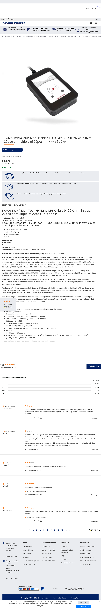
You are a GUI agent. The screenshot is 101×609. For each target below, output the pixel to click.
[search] (91, 23)
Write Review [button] (94, 366)
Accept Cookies (83, 606)
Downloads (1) (20, 205)
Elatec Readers (41, 36)
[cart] (96, 23)
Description (7, 205)
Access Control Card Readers (26, 36)
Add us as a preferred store (13, 150)
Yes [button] (41, 418)
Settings (83, 603)
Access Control (9, 36)
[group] (10, 365)
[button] (30, 530)
